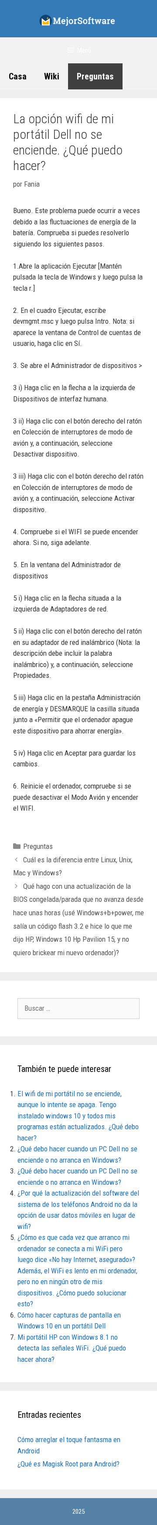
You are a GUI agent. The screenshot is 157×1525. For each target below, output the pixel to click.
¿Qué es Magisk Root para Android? (68, 1463)
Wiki (51, 76)
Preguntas (95, 76)
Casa (18, 76)
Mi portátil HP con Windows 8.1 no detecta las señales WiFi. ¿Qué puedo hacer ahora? (71, 1348)
